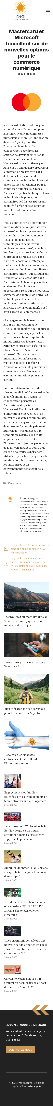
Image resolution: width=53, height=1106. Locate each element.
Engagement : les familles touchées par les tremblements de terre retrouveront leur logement (25, 797)
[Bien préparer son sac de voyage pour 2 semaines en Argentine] (26, 702)
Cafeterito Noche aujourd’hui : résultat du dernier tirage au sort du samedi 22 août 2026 (25, 983)
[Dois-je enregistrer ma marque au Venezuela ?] (26, 655)
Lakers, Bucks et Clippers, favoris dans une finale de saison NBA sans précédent (30, 548)
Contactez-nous (20, 1049)
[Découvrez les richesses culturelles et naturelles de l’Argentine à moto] (26, 748)
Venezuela (14, 483)
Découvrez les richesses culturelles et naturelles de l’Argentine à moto (21, 759)
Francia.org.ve (24, 1082)
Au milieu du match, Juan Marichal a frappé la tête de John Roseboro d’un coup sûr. (26, 872)
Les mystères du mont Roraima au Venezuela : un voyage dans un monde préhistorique (26, 621)
